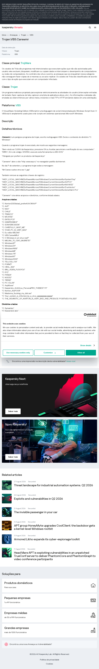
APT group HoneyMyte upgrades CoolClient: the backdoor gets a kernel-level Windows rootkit (54, 527)
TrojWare (26, 63)
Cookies (49, 664)
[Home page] (12, 27)
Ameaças (14, 35)
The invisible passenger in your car (35, 512)
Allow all (81, 353)
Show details (85, 345)
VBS (31, 35)
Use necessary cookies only (18, 353)
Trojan (23, 35)
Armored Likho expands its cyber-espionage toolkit (47, 539)
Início (4, 35)
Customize (48, 353)
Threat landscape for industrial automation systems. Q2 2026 (53, 485)
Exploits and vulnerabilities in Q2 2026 (38, 498)
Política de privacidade (49, 660)
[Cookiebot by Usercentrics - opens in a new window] (85, 315)
